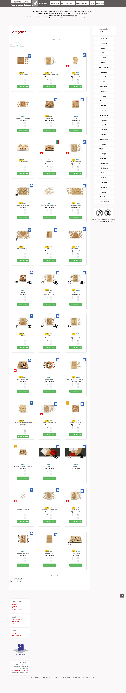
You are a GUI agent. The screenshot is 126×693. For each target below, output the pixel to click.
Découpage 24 (75, 248)
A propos (14, 606)
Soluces (100, 3)
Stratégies (104, 178)
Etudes (104, 96)
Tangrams (104, 187)
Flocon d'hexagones (49, 422)
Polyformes (104, 158)
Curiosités (104, 77)
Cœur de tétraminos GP (23, 248)
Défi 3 (75, 292)
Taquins (103, 192)
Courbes (104, 72)
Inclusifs (104, 120)
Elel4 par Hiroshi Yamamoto (75, 379)
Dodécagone (49, 379)
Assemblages (104, 43)
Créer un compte (17, 619)
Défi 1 (23, 292)
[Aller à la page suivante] (21, 45)
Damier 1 (49, 248)
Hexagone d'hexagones (49, 509)
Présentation (67, 3)
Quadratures (104, 163)
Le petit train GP (76, 553)
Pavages (104, 154)
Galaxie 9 (76, 466)
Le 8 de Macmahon (23, 553)
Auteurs (103, 48)
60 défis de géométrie (23, 118)
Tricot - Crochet (104, 202)
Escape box (104, 91)
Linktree (14, 633)
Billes (104, 53)
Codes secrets (103, 67)
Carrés (104, 57)
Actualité (55, 3)
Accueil (14, 604)
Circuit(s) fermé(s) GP (23, 205)
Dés (104, 81)
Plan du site (15, 608)
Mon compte (81, 3)
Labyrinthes (104, 125)
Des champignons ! (23, 379)
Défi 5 (49, 335)
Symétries (104, 182)
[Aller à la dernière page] (23, 45)
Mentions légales (17, 609)
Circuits (103, 62)
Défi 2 (49, 292)
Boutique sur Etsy (17, 635)
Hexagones (103, 101)
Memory (103, 134)
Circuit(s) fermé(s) (75, 161)
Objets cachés (103, 149)
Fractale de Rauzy (75, 422)
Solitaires (104, 173)
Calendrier (49, 161)
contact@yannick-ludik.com (20, 670)
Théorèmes (103, 197)
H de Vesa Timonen (23, 509)
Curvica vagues (76, 205)
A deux (76, 118)
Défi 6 (75, 335)
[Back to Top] (122, 596)
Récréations (104, 168)
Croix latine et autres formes (49, 205)
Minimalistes (104, 139)
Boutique (43, 3)
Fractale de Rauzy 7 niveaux (23, 466)
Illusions (104, 110)
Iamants (103, 105)
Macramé (104, 129)
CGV (13, 623)
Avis (92, 3)
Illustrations (104, 115)
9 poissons (49, 118)
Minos (104, 144)
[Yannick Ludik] (24, 2)
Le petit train (49, 553)
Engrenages (104, 86)
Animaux (104, 38)
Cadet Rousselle (23, 161)
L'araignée (75, 509)
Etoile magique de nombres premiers (23, 423)
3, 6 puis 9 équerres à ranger (49, 74)
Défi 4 (23, 335)
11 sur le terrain (23, 74)
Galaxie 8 (49, 466)
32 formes (76, 74)
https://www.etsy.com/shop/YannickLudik (87, 17)
